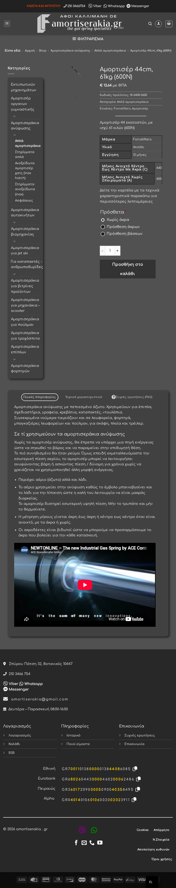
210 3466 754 (18, 674)
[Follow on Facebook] (76, 843)
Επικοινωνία (134, 744)
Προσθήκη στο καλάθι (127, 269)
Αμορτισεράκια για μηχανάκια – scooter (25, 305)
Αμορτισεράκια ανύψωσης (70, 50)
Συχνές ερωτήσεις (139, 735)
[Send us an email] (84, 843)
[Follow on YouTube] (99, 843)
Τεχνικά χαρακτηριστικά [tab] (83, 397)
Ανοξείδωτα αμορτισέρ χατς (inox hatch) (25, 170)
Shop (42, 50)
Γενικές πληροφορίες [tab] (40, 397)
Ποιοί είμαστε (78, 744)
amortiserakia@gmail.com (38, 699)
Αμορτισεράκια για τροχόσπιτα (25, 335)
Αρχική (30, 50)
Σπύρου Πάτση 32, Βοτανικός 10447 (39, 664)
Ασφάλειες (24, 200)
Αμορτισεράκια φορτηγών (25, 368)
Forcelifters (122, 108)
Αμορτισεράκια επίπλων (25, 349)
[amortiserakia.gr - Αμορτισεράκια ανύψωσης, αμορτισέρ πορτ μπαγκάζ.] (79, 23)
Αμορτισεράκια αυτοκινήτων (25, 212)
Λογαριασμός (20, 735)
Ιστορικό (73, 735)
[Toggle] (14, 116)
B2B (12, 752)
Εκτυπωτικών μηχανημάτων (23, 87)
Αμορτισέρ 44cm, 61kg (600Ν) (150, 50)
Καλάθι (14, 744)
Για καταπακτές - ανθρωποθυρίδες (27, 264)
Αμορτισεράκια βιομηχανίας (25, 231)
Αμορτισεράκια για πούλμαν (25, 322)
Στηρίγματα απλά (24, 154)
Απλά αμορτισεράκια (110, 50)
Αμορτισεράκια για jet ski (25, 250)
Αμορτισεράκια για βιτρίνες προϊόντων (25, 286)
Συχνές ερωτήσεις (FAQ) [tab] (134, 397)
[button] (7, 23)
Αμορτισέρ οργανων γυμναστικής (22, 103)
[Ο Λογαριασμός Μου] (158, 23)
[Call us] (91, 843)
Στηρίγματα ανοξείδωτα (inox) (25, 189)
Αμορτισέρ (140, 108)
